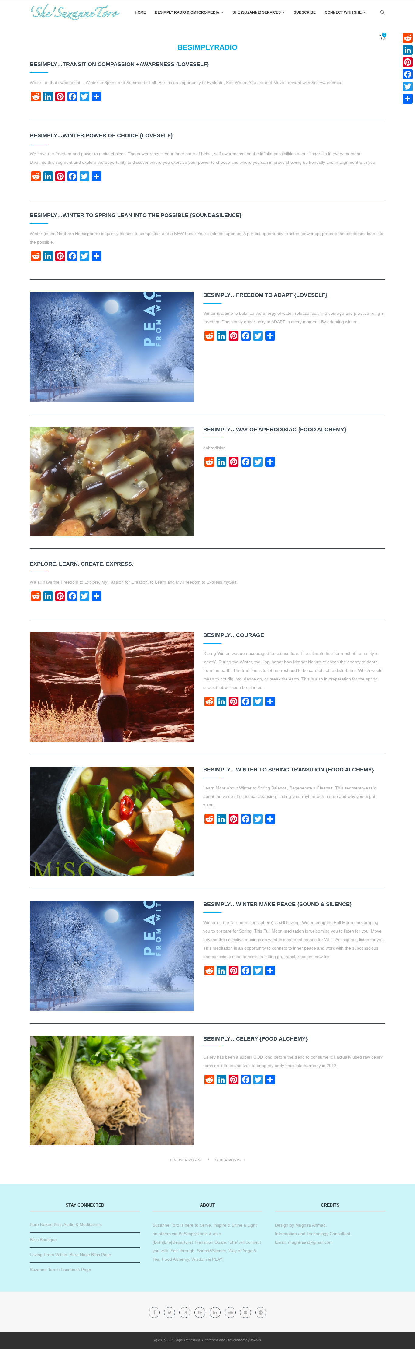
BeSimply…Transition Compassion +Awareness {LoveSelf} (119, 64)
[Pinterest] (200, 1312)
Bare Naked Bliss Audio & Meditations (66, 1224)
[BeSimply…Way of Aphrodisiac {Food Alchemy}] (112, 481)
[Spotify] (246, 1312)
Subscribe (305, 12)
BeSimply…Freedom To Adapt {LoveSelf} (265, 295)
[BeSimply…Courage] (112, 687)
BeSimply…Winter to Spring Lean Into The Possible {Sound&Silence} (136, 215)
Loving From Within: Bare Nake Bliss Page (70, 1254)
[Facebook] (155, 1312)
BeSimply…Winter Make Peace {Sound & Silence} (277, 904)
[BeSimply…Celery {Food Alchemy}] (112, 1091)
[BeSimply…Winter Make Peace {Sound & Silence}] (112, 956)
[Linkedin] (215, 1312)
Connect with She (343, 12)
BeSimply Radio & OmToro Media (187, 12)
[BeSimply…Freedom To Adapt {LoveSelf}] (112, 347)
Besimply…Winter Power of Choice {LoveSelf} (101, 135)
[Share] (408, 99)
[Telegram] (261, 1312)
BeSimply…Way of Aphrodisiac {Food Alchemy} (274, 430)
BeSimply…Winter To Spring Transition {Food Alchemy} (288, 770)
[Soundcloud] (230, 1312)
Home (140, 12)
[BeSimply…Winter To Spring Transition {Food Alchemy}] (112, 821)
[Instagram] (185, 1312)
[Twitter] (170, 1312)
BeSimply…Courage (233, 635)
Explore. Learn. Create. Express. (81, 564)
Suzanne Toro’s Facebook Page (60, 1269)
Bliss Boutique (43, 1239)
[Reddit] (408, 38)
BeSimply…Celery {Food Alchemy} (255, 1039)
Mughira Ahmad (310, 1225)
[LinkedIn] (408, 50)
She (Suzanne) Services (256, 12)
